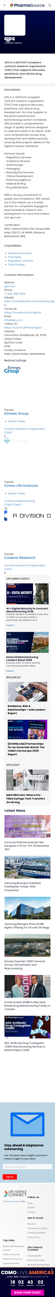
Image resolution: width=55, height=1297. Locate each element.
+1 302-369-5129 (14, 293)
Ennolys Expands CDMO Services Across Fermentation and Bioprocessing (25, 965)
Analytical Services (20, 253)
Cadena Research (19, 557)
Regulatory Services (20, 260)
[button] (51, 1269)
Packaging (14, 257)
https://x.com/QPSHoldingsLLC (23, 327)
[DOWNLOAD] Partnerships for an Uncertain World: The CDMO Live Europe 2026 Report (26, 749)
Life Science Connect (13, 1202)
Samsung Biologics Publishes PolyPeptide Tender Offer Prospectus (23, 886)
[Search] (49, 5)
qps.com (9, 286)
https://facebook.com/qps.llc (22, 312)
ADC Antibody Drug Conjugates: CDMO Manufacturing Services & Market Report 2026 (25, 1046)
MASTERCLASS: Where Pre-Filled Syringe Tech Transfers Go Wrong (25, 798)
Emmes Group (16, 413)
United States (16, 421)
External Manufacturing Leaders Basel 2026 (22, 658)
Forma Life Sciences (21, 485)
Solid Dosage (16, 264)
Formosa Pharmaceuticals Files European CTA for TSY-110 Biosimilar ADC (27, 846)
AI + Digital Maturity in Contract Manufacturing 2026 (27, 610)
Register (10, 625)
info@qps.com (13, 320)
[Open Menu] (4, 5)
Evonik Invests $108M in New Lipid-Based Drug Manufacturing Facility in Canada (27, 1005)
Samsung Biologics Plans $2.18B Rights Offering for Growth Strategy (27, 925)
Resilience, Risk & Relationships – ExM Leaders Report (26, 709)
